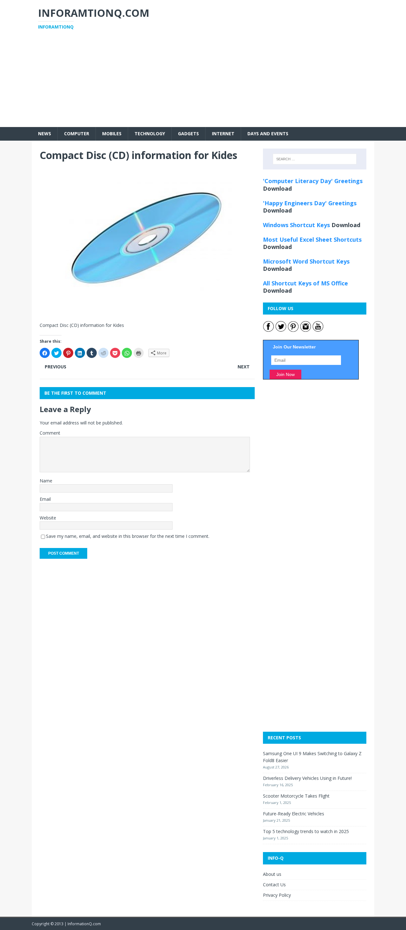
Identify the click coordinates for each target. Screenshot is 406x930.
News (44, 134)
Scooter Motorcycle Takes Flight (296, 796)
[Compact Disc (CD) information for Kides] (147, 312)
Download (277, 188)
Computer (76, 134)
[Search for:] (314, 159)
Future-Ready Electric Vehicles (293, 814)
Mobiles (111, 134)
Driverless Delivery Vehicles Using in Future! (307, 778)
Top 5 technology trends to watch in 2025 (306, 831)
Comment (50, 433)
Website (48, 518)
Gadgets (188, 134)
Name (46, 481)
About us (272, 874)
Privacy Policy (277, 895)
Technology (149, 134)
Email (45, 499)
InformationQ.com (84, 924)
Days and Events (267, 134)
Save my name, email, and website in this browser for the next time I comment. (127, 536)
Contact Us (274, 885)
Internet (223, 134)
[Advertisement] (203, 82)
